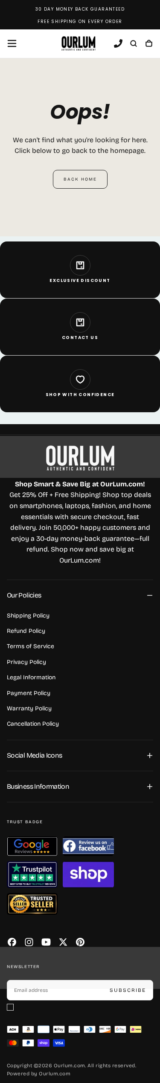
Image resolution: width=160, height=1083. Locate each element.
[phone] (118, 44)
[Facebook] (12, 942)
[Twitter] (63, 942)
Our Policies (24, 595)
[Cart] (149, 44)
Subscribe (128, 990)
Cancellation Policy (33, 723)
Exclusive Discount (79, 280)
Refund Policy (26, 631)
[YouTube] (46, 942)
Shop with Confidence (80, 394)
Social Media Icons (34, 755)
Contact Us (80, 337)
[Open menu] (12, 43)
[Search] (133, 44)
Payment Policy (28, 693)
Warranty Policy (29, 708)
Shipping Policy (28, 615)
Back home (80, 179)
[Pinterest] (80, 942)
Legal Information (31, 677)
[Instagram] (29, 942)
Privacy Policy (26, 662)
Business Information (38, 786)
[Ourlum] (80, 458)
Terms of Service (30, 646)
